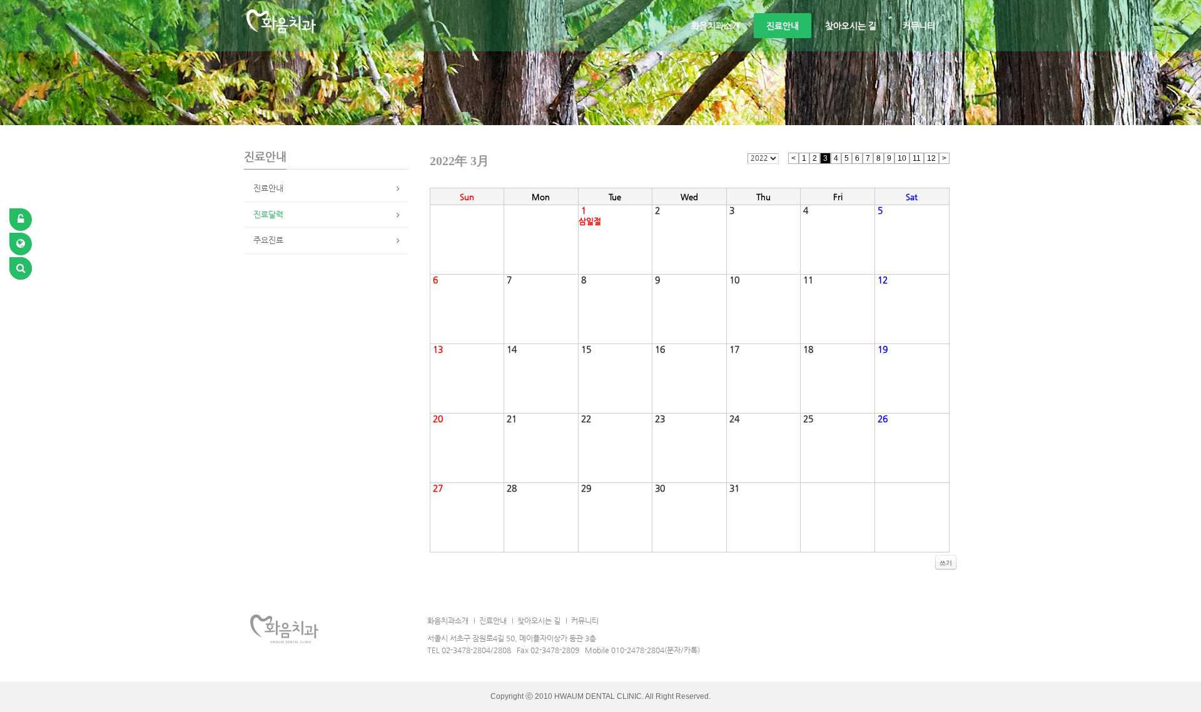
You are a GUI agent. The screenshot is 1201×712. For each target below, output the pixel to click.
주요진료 (268, 240)
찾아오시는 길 (850, 26)
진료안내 (782, 26)
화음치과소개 (715, 26)
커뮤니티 (919, 26)
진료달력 (268, 214)
